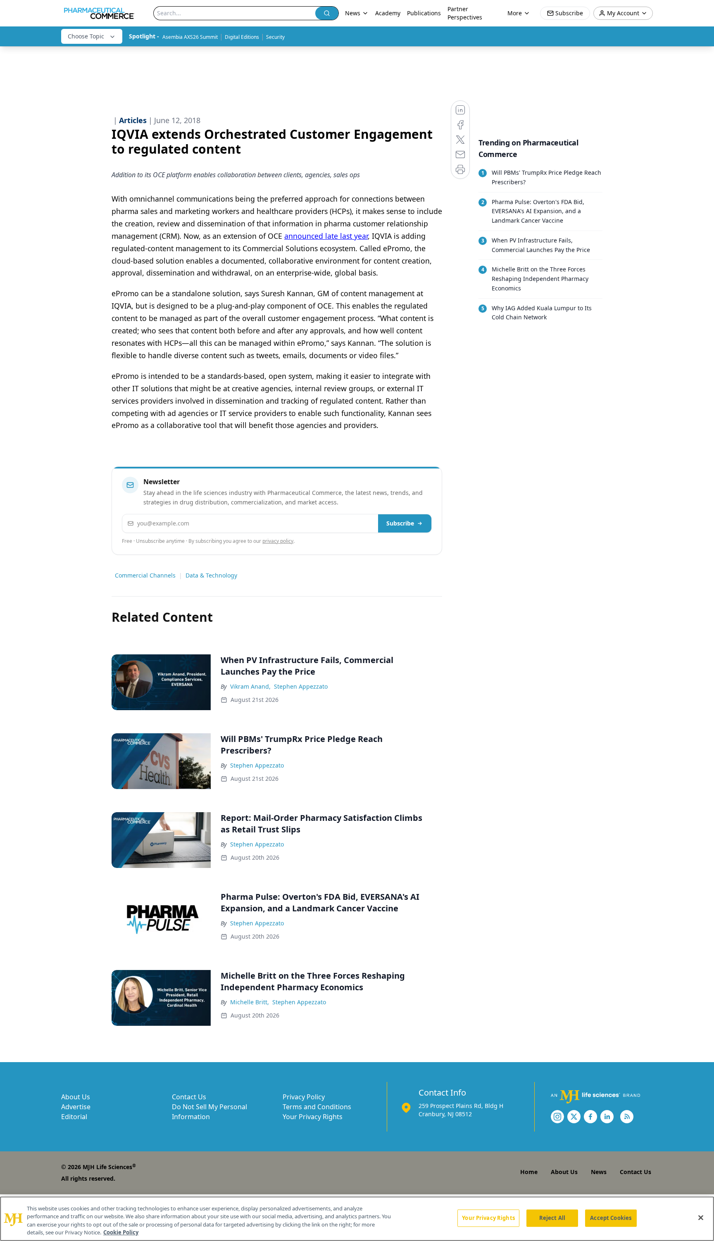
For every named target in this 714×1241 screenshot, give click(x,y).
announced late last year (326, 236)
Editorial (74, 1116)
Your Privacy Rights (313, 1116)
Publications (424, 13)
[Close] (701, 1217)
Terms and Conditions (317, 1106)
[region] (357, 1218)
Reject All (552, 1218)
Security (275, 36)
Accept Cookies (610, 1218)
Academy (387, 13)
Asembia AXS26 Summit (190, 36)
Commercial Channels (145, 575)
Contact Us (189, 1096)
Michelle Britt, (249, 1002)
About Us (75, 1096)
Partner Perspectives (464, 13)
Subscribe (400, 523)
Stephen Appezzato (301, 686)
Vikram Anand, (250, 686)
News (599, 1172)
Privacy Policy (304, 1096)
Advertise (75, 1106)
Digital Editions (242, 36)
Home (529, 1172)
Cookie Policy (120, 1232)
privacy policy (277, 540)
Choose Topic (86, 36)
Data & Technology (211, 575)
